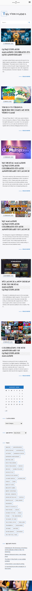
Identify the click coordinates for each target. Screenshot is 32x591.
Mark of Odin (10, 484)
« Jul (6, 410)
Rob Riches (9, 509)
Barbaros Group (19, 453)
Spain (19, 512)
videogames (19, 525)
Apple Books (9, 450)
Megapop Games (10, 487)
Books (21, 466)
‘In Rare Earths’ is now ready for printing (14, 564)
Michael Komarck (11, 494)
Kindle (8, 481)
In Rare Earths (10, 478)
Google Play (10, 472)
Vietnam (8, 528)
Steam (7, 516)
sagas (17, 509)
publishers (19, 500)
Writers (15, 528)
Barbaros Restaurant (12, 456)
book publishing (11, 466)
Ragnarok (9, 503)
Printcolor (9, 500)
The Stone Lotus (11, 522)
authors (8, 453)
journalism (21, 478)
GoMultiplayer (17, 469)
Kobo (14, 481)
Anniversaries (17, 447)
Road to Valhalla (11, 506)
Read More (26, 76)
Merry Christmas (11, 491)
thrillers (22, 522)
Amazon (8, 447)
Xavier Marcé (10, 531)
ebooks (8, 469)
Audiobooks (20, 450)
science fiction (10, 512)
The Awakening (16, 516)
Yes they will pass (11, 534)
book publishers (11, 462)
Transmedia (9, 525)
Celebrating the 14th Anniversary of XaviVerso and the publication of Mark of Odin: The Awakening (16, 549)
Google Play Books (12, 475)
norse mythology (11, 497)
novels (21, 497)
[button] (29, 2)
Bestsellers (9, 459)
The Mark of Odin (11, 519)
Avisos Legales (22, 588)
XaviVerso (20, 531)
